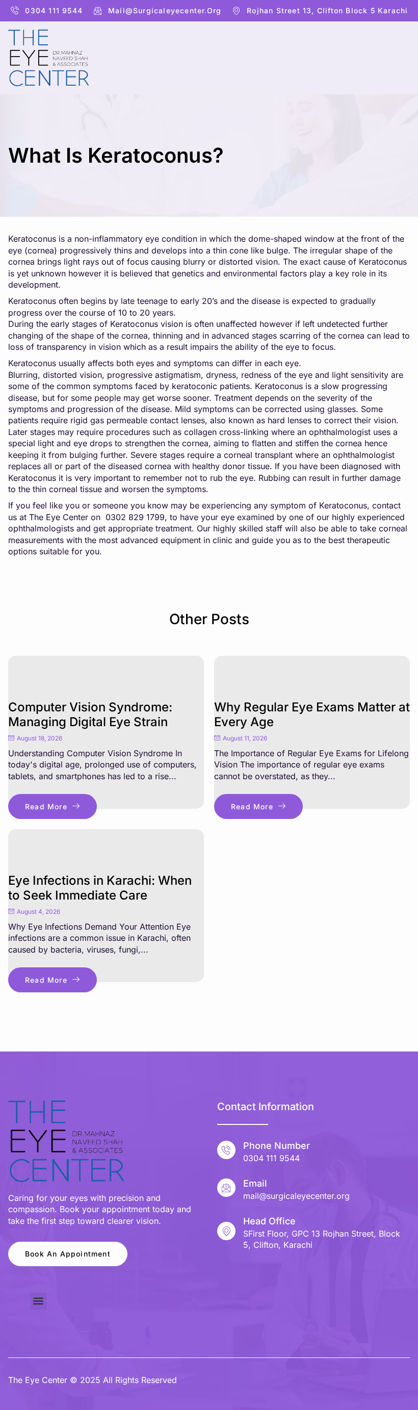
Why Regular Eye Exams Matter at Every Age (312, 714)
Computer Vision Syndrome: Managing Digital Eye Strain (90, 714)
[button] (38, 1301)
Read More (46, 806)
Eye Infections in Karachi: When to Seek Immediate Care (100, 888)
